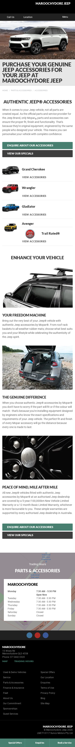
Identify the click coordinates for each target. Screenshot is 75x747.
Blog (43, 698)
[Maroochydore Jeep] (12, 7)
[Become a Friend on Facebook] (45, 635)
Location (27, 17)
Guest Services (10, 714)
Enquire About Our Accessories (30, 145)
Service (6, 677)
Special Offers (48, 672)
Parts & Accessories (21, 90)
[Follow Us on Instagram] (29, 635)
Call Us (10, 17)
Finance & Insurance (13, 688)
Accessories (41, 90)
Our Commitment (12, 703)
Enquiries (45, 682)
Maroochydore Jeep (53, 3)
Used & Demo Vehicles (14, 672)
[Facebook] (1, 89)
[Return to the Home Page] (9, 730)
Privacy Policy (48, 693)
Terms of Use (47, 688)
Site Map (45, 703)
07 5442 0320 (17, 657)
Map (5, 661)
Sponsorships (10, 708)
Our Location (47, 677)
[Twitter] (5, 89)
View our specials (20, 153)
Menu (65, 17)
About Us (8, 698)
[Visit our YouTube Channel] (37, 635)
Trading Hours (24, 661)
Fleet (5, 693)
